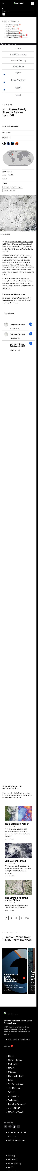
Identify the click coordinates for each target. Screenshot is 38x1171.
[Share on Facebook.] (8, 143)
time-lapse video (25, 278)
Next (27, 918)
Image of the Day (18, 60)
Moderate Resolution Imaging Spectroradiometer (19, 241)
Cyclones (6, 187)
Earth (18, 48)
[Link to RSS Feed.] (16, 143)
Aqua (4, 175)
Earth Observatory (18, 54)
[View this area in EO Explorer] (18, 158)
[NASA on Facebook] (5, 1126)
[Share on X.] (4, 143)
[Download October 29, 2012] (30, 325)
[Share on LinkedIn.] (12, 143)
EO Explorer (18, 66)
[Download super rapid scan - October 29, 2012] (30, 344)
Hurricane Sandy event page (10, 285)
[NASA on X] (14, 1126)
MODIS (10, 175)
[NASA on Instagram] (10, 1126)
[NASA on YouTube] (18, 1126)
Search (18, 95)
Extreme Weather (17, 187)
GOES (4, 178)
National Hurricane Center (24, 255)
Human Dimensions (9, 190)
